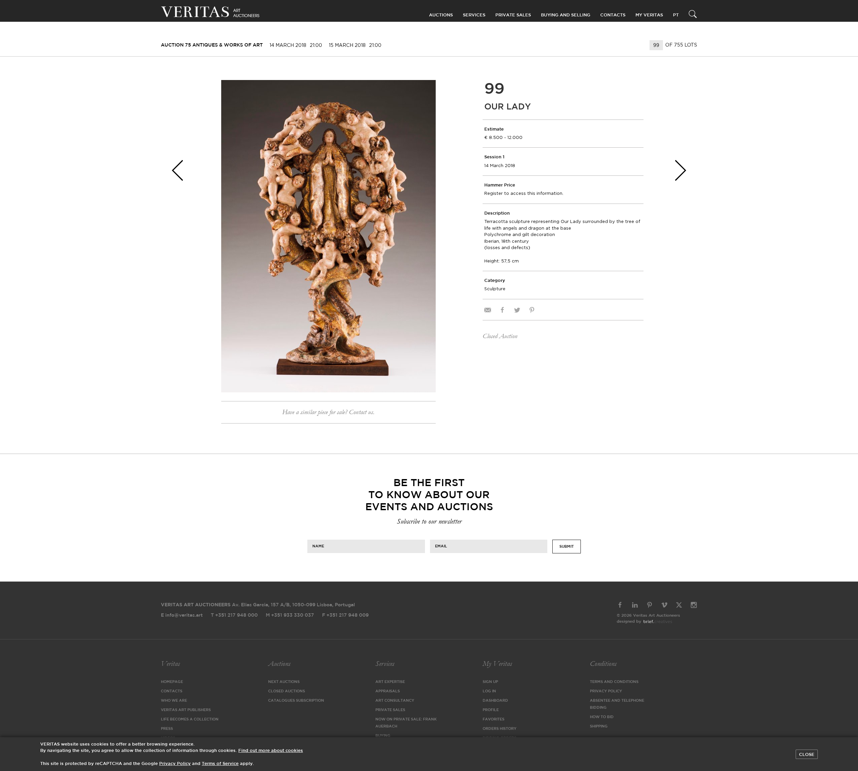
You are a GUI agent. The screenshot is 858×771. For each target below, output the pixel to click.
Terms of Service (220, 764)
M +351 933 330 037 (290, 615)
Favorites (493, 719)
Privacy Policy (606, 691)
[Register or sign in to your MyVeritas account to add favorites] (426, 90)
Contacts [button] (612, 15)
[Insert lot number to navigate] (657, 45)
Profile (491, 710)
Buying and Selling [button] (565, 15)
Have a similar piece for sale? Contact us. (328, 412)
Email (441, 546)
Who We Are (174, 700)
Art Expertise (390, 682)
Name (318, 546)
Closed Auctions (286, 691)
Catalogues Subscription (296, 700)
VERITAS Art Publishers (186, 710)
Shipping (599, 726)
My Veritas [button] (649, 15)
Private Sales (513, 15)
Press (167, 728)
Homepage (172, 682)
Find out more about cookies (270, 751)
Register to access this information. (523, 193)
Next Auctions (284, 682)
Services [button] (474, 15)
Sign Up (490, 682)
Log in (489, 691)
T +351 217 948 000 (234, 615)
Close (806, 755)
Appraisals (387, 691)
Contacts (171, 691)
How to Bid (602, 717)
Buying (382, 736)
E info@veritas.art (182, 615)
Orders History (499, 728)
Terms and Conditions (614, 682)
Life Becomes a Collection (190, 719)
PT (676, 15)
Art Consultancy (394, 700)
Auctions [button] (441, 15)
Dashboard (495, 700)
